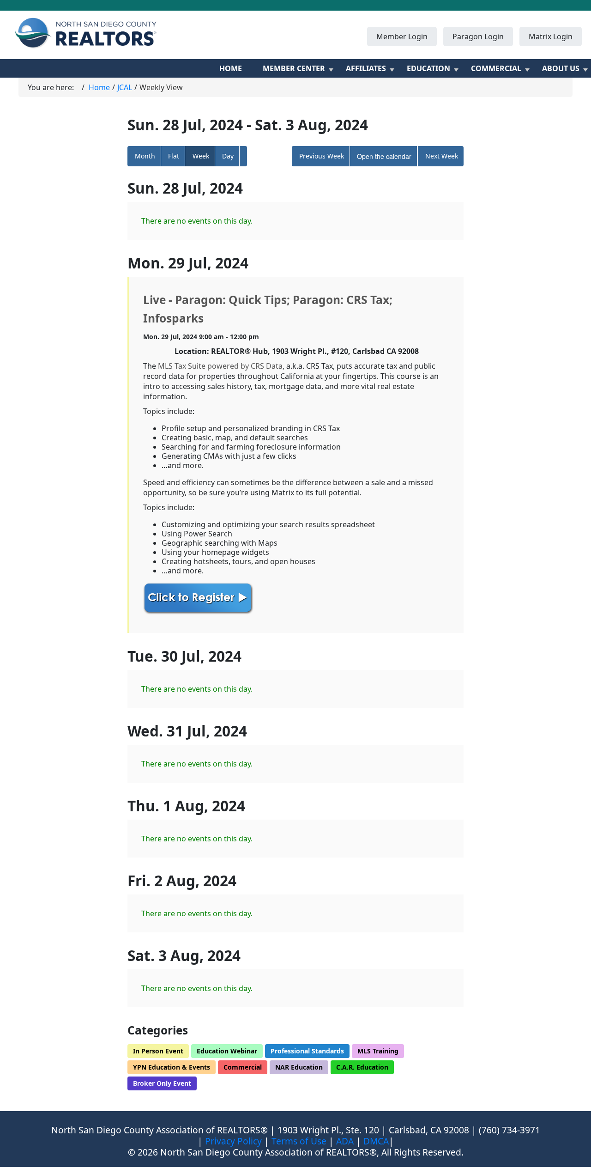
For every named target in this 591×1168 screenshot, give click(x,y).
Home (230, 68)
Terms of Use (298, 1141)
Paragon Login (478, 36)
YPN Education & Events (171, 1067)
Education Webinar (227, 1050)
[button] (243, 156)
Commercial (496, 68)
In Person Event (158, 1050)
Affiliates (366, 68)
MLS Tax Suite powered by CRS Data (220, 366)
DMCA (376, 1141)
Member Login (402, 36)
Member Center (294, 68)
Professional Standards (307, 1050)
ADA (345, 1141)
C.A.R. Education (362, 1067)
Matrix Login (551, 36)
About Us (560, 68)
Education (428, 68)
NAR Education (299, 1067)
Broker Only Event (162, 1083)
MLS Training (377, 1050)
